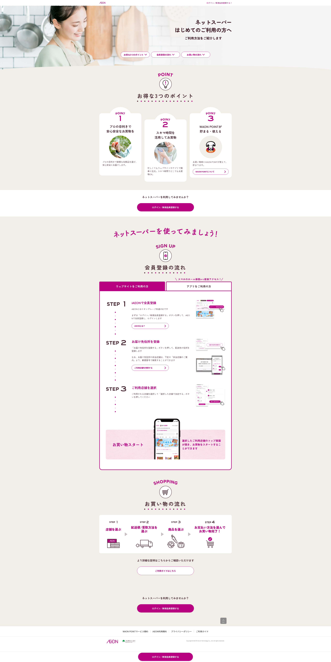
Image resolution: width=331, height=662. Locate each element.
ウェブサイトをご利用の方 (132, 286)
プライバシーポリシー (181, 631)
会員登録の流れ (164, 54)
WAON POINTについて (204, 171)
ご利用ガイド (202, 631)
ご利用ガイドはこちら (165, 570)
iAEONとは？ (139, 326)
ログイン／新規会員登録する (165, 207)
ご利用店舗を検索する (143, 367)
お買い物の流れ (194, 54)
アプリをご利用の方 (199, 286)
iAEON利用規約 (159, 631)
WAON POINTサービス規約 (135, 631)
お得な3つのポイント (134, 54)
